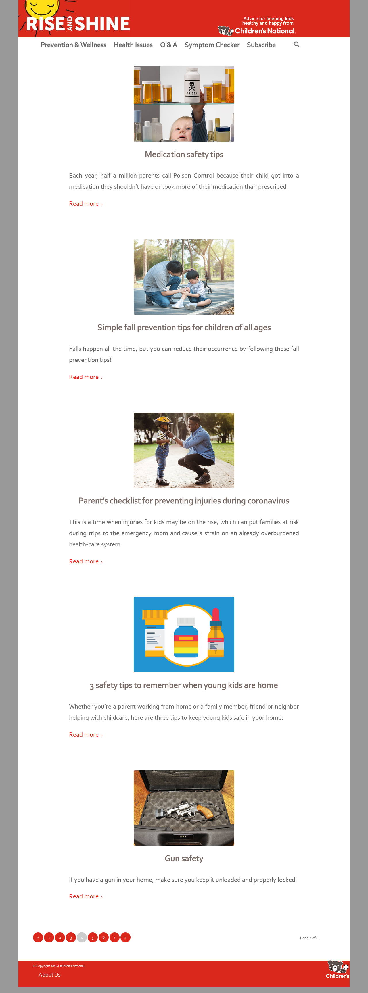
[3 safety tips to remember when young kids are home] (184, 635)
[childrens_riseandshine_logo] (74, 18)
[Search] (304, 44)
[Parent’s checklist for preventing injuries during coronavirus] (184, 450)
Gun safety (184, 858)
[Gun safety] (184, 808)
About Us (49, 974)
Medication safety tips (184, 154)
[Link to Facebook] (257, 973)
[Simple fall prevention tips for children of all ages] (184, 277)
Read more (84, 203)
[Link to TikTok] (292, 973)
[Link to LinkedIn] (300, 973)
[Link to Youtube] (266, 973)
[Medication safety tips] (184, 104)
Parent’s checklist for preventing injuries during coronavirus (184, 500)
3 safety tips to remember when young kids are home (184, 685)
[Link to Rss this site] (283, 973)
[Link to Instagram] (274, 973)
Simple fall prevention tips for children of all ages (184, 327)
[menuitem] (73, 44)
